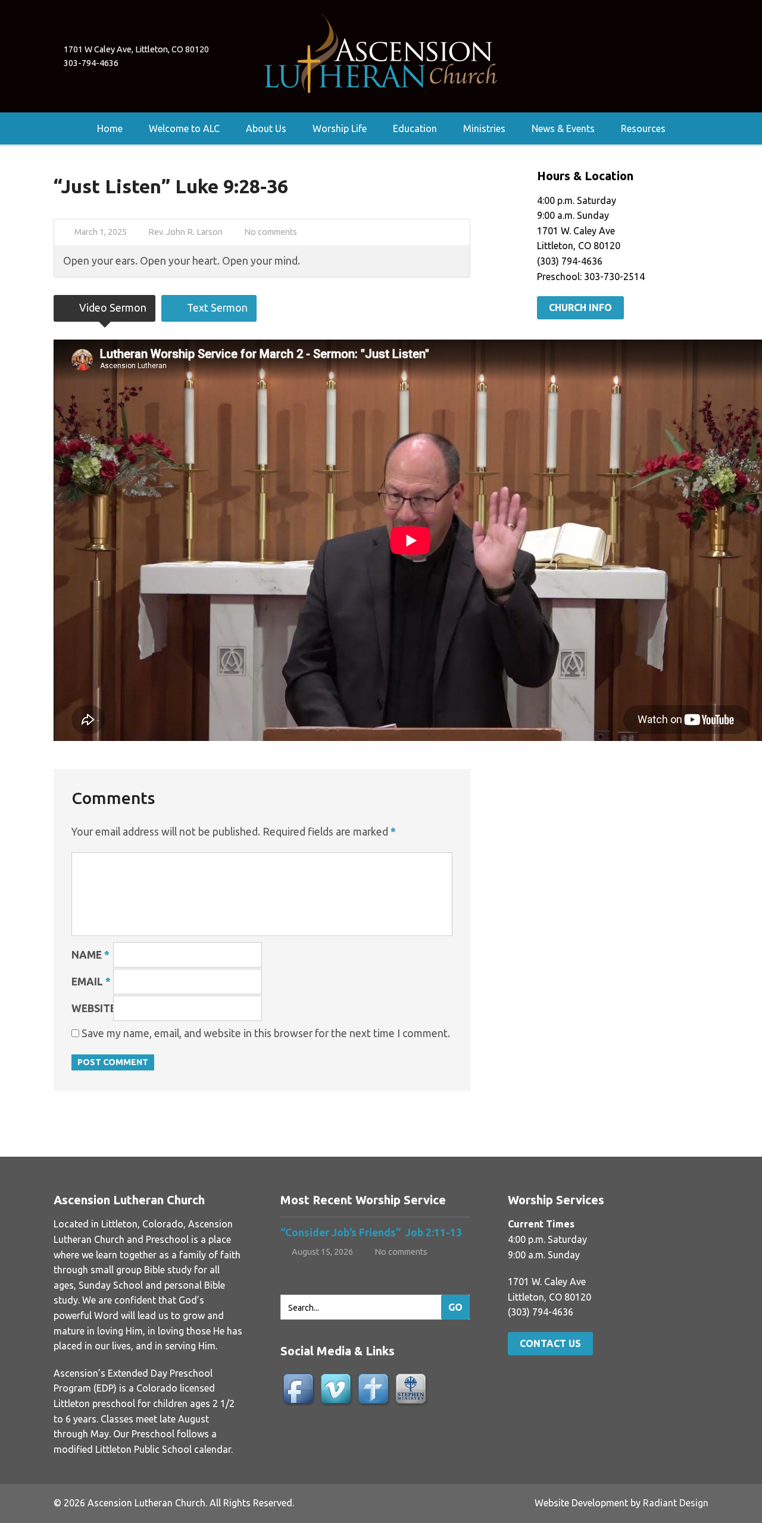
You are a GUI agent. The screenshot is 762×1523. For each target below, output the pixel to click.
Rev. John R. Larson (185, 232)
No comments (270, 232)
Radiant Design (675, 1502)
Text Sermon (216, 307)
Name (90, 954)
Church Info (580, 307)
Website (93, 1008)
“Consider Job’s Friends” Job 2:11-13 (371, 1232)
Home (110, 128)
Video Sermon (111, 307)
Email (91, 981)
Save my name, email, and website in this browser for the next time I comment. (266, 1033)
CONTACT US (550, 1343)
